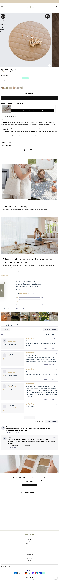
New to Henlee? (6, 566)
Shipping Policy (29, 552)
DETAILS (5, 139)
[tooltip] (28, 279)
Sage (6, 87)
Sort (41, 334)
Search (29, 539)
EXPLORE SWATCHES (29, 485)
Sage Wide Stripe (21, 87)
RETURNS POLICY (7, 145)
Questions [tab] (15, 325)
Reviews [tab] (5, 325)
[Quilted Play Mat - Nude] (8, 524)
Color (4, 85)
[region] (29, 316)
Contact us (29, 547)
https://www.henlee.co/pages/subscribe (19, 445)
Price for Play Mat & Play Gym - (32, 110)
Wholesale (29, 558)
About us (29, 556)
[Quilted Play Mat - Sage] (5, 524)
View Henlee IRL (29, 543)
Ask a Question (52, 422)
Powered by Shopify (29, 579)
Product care (29, 545)
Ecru (10, 87)
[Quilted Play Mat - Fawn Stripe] (10, 524)
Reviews (29, 560)
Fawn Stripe (17, 87)
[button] (6, 72)
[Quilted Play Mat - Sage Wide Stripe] (12, 524)
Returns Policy (29, 549)
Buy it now (29, 98)
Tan (3, 87)
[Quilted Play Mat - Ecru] (6, 524)
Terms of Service (29, 554)
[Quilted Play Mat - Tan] (3, 524)
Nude (14, 87)
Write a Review (52, 329)
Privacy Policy (29, 550)
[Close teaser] (4, 283)
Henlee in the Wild (29, 562)
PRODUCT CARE (7, 142)
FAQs (29, 541)
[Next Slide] (56, 316)
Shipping (3, 80)
